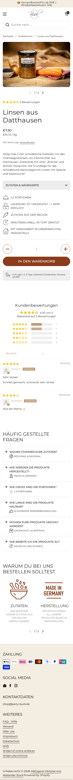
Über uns (9, 731)
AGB (6, 746)
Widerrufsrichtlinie (15, 755)
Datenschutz (11, 741)
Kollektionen (25, 36)
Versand (8, 726)
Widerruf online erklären (19, 751)
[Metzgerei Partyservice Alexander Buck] (36, 14)
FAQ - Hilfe (10, 721)
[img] (11, 364)
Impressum (10, 736)
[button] (66, 14)
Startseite (8, 36)
